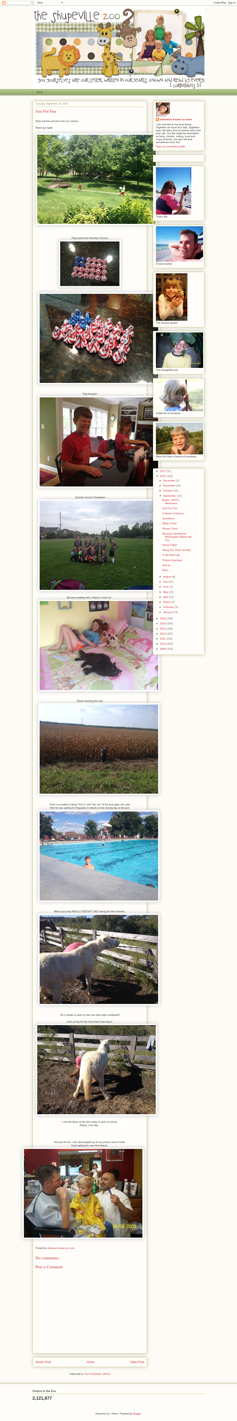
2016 (163, 476)
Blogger (137, 1413)
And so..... (168, 565)
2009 (163, 648)
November (169, 485)
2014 (163, 623)
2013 (163, 628)
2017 (163, 471)
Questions (168, 518)
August (167, 576)
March (167, 601)
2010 (163, 643)
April (166, 596)
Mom (165, 570)
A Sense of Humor (173, 513)
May (166, 591)
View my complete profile (170, 146)
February (169, 606)
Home (39, 92)
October (168, 490)
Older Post (137, 1362)
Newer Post (43, 1362)
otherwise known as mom (176, 119)
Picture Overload (172, 560)
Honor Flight (169, 544)
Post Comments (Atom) (97, 1374)
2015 (163, 618)
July (165, 581)
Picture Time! (170, 528)
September (170, 495)
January (168, 612)
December (169, 480)
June (166, 586)
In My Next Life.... (172, 554)
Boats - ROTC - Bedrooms (171, 502)
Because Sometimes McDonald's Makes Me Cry (177, 536)
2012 (163, 633)
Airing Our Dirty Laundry (176, 549)
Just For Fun (169, 508)
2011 (163, 638)
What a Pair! (169, 523)
